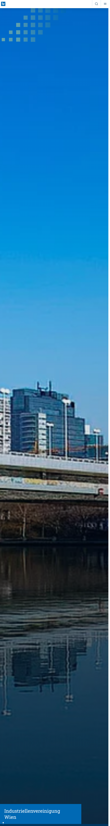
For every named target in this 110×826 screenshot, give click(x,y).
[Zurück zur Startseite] (3, 4)
